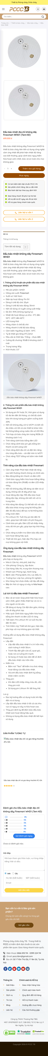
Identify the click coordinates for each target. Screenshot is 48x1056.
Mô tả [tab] (5, 234)
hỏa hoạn (37, 584)
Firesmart (31, 261)
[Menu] (3, 9)
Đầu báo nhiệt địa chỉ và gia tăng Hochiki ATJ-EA (23, 780)
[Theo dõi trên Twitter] (10, 969)
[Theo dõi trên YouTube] (23, 969)
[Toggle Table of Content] (24, 247)
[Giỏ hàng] (44, 9)
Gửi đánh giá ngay (24, 836)
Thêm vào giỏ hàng (32, 168)
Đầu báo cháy (32, 23)
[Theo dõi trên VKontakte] (28, 969)
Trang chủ (5, 23)
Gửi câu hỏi (24, 890)
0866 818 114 (22, 953)
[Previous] (5, 74)
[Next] (12, 74)
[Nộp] (43, 16)
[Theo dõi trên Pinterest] (14, 969)
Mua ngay (24, 175)
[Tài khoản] (38, 9)
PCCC (5, 944)
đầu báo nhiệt (20, 593)
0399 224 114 (35, 953)
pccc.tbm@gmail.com (23, 956)
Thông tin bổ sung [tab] (10, 239)
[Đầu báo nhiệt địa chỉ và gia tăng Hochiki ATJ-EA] (24, 757)
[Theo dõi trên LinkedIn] (19, 969)
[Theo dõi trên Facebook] (5, 969)
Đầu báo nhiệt (9, 261)
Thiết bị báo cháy (17, 23)
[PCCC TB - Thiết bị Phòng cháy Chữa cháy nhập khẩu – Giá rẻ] (21, 9)
